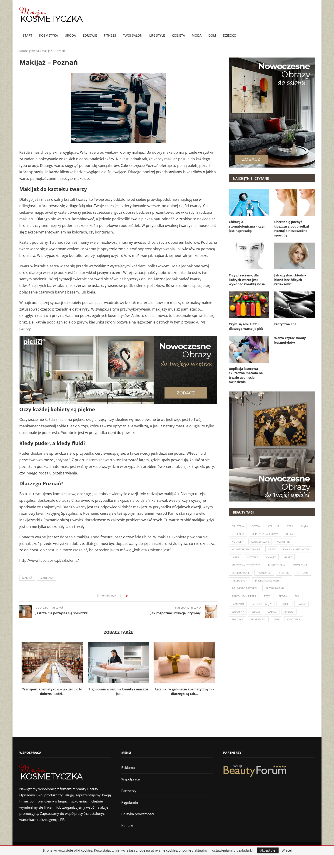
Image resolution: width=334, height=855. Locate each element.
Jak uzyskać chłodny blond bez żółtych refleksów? (290, 279)
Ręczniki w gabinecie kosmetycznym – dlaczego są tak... (184, 691)
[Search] (312, 35)
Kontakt (127, 825)
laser (235, 557)
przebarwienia (274, 588)
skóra (283, 596)
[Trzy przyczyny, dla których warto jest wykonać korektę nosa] (249, 256)
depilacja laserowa (265, 534)
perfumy (302, 572)
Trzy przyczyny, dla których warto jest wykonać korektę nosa (247, 279)
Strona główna (29, 51)
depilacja (238, 534)
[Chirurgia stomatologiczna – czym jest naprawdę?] (249, 202)
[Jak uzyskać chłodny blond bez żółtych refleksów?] (294, 256)
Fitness (110, 35)
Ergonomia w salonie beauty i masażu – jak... (118, 691)
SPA (297, 596)
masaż (288, 557)
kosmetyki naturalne (246, 549)
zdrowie (237, 619)
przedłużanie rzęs (244, 596)
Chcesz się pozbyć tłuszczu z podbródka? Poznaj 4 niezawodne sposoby (291, 228)
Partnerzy (128, 790)
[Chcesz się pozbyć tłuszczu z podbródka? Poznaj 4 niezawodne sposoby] (294, 202)
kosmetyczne (260, 541)
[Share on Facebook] (132, 596)
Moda (197, 35)
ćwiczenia (293, 619)
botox (256, 526)
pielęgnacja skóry (267, 580)
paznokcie (264, 572)
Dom (212, 35)
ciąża (304, 526)
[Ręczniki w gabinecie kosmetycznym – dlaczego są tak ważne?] (184, 662)
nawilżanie (300, 565)
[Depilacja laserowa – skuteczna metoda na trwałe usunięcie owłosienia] (249, 349)
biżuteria (238, 526)
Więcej (287, 850)
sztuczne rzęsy (262, 604)
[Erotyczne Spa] (294, 304)
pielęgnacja (239, 580)
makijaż (27, 577)
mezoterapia (276, 565)
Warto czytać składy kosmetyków (290, 340)
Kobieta (178, 35)
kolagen (237, 541)
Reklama (128, 767)
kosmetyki (283, 541)
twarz (301, 604)
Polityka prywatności (137, 814)
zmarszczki (258, 619)
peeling (284, 572)
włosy (256, 611)
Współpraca (130, 779)
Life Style (157, 35)
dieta (289, 534)
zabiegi (289, 611)
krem (271, 549)
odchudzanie (240, 572)
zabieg (272, 611)
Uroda (70, 35)
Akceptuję (267, 850)
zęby (276, 619)
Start (27, 35)
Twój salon (132, 35)
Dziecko (229, 35)
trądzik (284, 604)
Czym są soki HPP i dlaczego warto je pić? (246, 326)
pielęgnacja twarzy (244, 588)
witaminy (238, 611)
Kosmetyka (48, 35)
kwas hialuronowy (296, 549)
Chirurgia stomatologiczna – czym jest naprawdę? (248, 226)
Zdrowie (90, 35)
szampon (238, 604)
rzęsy (267, 596)
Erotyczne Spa (285, 324)
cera (290, 526)
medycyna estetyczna (246, 565)
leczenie (252, 557)
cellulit (273, 526)
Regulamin (129, 802)
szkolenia (46, 577)
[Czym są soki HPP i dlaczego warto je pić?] (249, 304)
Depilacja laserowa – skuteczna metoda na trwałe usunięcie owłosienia (246, 375)
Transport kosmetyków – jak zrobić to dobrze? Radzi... (52, 691)
